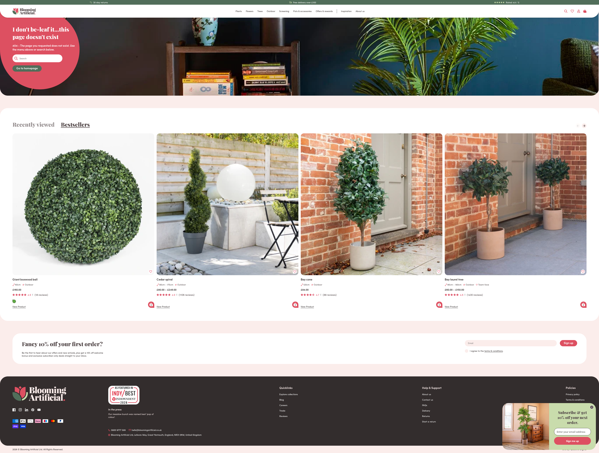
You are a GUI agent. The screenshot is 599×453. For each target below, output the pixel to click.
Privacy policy (573, 394)
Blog (281, 399)
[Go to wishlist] (572, 11)
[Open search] (565, 11)
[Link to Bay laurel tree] (516, 204)
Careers (283, 405)
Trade (282, 410)
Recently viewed (33, 124)
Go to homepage (27, 68)
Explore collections (288, 394)
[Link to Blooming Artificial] (24, 11)
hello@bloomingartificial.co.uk (147, 430)
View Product (19, 307)
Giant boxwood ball (25, 279)
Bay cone (306, 279)
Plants (239, 11)
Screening (284, 11)
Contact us (427, 399)
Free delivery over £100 (304, 2)
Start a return (429, 421)
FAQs (424, 405)
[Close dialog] (592, 407)
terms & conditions (493, 350)
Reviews (283, 416)
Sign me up (572, 441)
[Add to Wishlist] (151, 272)
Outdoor (271, 11)
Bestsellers (75, 124)
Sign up (568, 343)
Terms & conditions (575, 399)
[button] (584, 125)
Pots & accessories (302, 11)
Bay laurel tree (454, 279)
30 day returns (100, 2)
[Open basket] (585, 11)
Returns (426, 416)
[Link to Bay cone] (372, 204)
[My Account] (578, 11)
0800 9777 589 (118, 430)
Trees (260, 11)
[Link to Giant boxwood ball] (83, 204)
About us (360, 11)
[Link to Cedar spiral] (227, 204)
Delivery (426, 410)
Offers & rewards (324, 11)
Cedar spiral (165, 279)
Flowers (249, 11)
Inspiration (346, 11)
